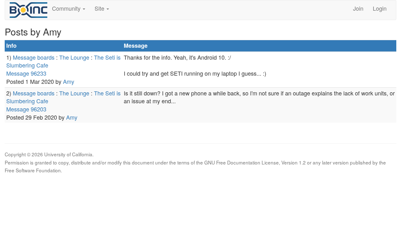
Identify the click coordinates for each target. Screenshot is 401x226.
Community (67, 8)
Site (100, 8)
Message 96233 (26, 73)
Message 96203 (26, 109)
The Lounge (74, 57)
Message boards (34, 57)
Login (380, 8)
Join (358, 8)
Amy (68, 81)
